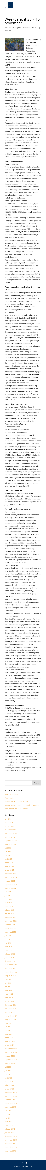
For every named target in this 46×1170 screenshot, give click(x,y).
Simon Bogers (15, 27)
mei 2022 (8, 987)
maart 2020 (9, 1081)
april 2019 (8, 1122)
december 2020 (10, 1049)
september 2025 (11, 841)
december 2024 (10, 873)
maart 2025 (9, 863)
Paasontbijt (9, 798)
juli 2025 (8, 848)
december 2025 (10, 830)
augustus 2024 (10, 888)
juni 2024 (8, 895)
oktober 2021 (10, 1012)
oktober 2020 (10, 1056)
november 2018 (11, 1140)
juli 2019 (8, 1111)
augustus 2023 (10, 932)
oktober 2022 (10, 968)
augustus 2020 (10, 1063)
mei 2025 (8, 855)
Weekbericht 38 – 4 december (16, 809)
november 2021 (11, 1008)
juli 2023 (8, 935)
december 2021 (10, 1005)
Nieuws (8, 30)
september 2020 (11, 1059)
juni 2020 (8, 1070)
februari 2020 (10, 1085)
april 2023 (8, 946)
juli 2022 (8, 979)
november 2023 (11, 921)
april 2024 (8, 903)
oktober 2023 (10, 925)
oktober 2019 (10, 1100)
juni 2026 (8, 819)
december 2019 (10, 1092)
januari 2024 (9, 914)
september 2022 (11, 972)
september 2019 (11, 1103)
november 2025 (11, 833)
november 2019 (11, 1096)
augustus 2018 (10, 1151)
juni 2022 (8, 983)
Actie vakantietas (11, 794)
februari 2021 (10, 1041)
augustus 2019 (10, 1107)
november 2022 (11, 965)
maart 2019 (9, 1125)
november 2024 (11, 877)
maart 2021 (9, 1038)
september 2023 (11, 928)
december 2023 (10, 917)
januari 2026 (9, 826)
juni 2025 (8, 852)
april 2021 (8, 1034)
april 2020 (8, 1078)
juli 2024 (8, 892)
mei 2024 (8, 899)
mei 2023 (8, 943)
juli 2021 (8, 1023)
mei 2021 (8, 1030)
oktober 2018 (10, 1143)
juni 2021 (8, 1027)
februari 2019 (10, 1129)
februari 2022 (10, 997)
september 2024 (11, 884)
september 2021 (11, 1016)
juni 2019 (8, 1114)
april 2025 (8, 859)
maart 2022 (9, 994)
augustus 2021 (10, 1019)
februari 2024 (10, 910)
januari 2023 (9, 957)
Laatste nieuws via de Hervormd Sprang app (22, 805)
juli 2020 (8, 1067)
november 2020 (11, 1052)
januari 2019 (9, 1132)
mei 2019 (8, 1118)
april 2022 (8, 990)
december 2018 (10, 1136)
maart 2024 (9, 906)
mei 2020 (8, 1074)
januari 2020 (9, 1089)
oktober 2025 (10, 837)
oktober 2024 (10, 881)
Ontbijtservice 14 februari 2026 (16, 801)
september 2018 (11, 1147)
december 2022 (10, 961)
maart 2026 (9, 822)
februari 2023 (10, 954)
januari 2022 (9, 1001)
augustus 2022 (10, 976)
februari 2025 (10, 866)
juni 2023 (8, 939)
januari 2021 (9, 1045)
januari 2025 (9, 870)
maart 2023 (9, 950)
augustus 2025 (10, 844)
